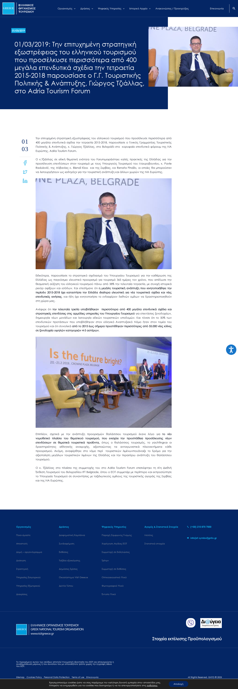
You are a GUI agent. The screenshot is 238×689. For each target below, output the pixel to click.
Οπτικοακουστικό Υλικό (114, 577)
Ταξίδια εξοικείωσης (69, 560)
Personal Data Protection (57, 677)
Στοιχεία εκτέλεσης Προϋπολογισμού (187, 638)
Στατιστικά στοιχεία (154, 543)
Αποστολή (22, 543)
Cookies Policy (34, 677)
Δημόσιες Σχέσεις (68, 568)
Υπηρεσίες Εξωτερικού (28, 585)
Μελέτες (148, 535)
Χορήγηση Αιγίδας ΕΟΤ (114, 543)
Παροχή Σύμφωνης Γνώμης (117, 535)
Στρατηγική (22, 568)
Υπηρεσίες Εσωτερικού (28, 577)
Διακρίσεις (21, 594)
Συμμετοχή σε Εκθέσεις (114, 568)
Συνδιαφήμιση (66, 543)
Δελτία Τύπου (66, 585)
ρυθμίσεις (152, 685)
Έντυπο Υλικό (109, 594)
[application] (73, 8)
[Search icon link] (234, 9)
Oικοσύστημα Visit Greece (73, 577)
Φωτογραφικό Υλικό (113, 585)
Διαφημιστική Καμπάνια (72, 535)
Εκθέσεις (63, 552)
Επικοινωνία (92, 677)
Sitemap (20, 677)
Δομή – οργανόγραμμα (29, 552)
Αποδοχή (178, 683)
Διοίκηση (21, 560)
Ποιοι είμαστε (23, 535)
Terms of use (78, 677)
